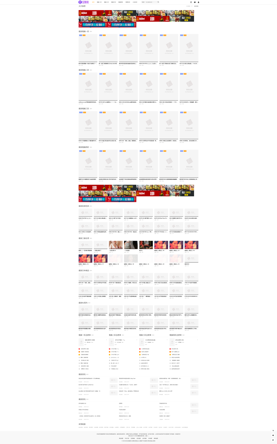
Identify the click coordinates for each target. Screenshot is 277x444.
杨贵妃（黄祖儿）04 (114, 264)
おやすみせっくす (114, 357)
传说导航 (86, 427)
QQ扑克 (160, 427)
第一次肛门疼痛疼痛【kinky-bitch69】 (108, 63)
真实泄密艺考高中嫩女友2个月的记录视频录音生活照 (182, 328)
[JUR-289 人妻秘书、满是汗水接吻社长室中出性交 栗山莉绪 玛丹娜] (116, 291)
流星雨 (120, 403)
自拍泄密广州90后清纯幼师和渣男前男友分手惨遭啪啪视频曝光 (134, 179)
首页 (93, 2)
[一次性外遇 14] (116, 245)
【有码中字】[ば (113, 360)
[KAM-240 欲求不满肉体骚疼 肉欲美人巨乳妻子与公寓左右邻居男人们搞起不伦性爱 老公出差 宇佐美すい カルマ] (85, 291)
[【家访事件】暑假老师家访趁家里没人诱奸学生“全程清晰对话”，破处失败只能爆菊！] (81, 342)
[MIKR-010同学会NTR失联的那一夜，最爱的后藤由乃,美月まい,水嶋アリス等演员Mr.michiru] (100, 277)
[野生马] (146, 245)
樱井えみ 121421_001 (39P (165, 391)
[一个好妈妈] (131, 245)
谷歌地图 (139, 438)
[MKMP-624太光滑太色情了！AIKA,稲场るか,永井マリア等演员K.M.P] (191, 213)
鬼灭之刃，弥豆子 (175, 363)
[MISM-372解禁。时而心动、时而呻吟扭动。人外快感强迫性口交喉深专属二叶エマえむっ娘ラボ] (131, 277)
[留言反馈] (195, 2)
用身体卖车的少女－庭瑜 (125, 416)
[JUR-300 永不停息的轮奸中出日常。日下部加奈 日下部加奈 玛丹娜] (161, 291)
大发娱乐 (165, 427)
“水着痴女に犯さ (113, 368)
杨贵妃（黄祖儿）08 (189, 250)
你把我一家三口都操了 (164, 416)
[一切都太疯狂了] (100, 245)
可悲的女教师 (122, 409)
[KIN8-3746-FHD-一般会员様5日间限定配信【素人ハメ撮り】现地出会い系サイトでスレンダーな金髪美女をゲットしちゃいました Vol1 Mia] (131, 226)
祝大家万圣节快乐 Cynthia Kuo (86, 384)
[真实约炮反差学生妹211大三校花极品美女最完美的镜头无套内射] (146, 323)
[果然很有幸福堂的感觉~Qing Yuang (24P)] (154, 380)
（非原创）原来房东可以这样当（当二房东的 (89, 416)
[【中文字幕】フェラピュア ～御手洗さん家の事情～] (111, 342)
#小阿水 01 (143, 357)
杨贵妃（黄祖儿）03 (174, 264)
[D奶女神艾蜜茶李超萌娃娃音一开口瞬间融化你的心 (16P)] (114, 380)
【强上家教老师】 (175, 366)
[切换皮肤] (273, 435)
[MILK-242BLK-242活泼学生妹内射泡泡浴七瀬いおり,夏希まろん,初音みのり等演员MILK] (85, 226)
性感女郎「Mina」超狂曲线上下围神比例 (129, 391)
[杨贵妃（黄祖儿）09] (161, 245)
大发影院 (117, 427)
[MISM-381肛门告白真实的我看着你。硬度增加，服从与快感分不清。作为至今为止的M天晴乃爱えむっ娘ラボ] (161, 277)
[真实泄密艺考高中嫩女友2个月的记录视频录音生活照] (176, 323)
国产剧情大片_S (144, 366)
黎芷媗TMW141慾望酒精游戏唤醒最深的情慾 (170, 179)
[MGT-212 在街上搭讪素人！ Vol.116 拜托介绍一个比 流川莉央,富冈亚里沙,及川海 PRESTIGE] (100, 213)
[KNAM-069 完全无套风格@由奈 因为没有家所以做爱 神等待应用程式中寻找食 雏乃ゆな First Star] (176, 291)
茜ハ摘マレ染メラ (114, 363)
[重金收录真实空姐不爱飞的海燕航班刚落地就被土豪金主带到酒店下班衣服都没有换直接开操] (176, 309)
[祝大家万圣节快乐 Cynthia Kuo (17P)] (114, 386)
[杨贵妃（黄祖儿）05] (131, 258)
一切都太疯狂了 (97, 250)
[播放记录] (191, 2)
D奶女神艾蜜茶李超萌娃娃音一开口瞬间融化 (89, 378)
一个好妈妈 (126, 250)
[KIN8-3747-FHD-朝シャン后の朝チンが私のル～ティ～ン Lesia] (161, 226)
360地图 (150, 438)
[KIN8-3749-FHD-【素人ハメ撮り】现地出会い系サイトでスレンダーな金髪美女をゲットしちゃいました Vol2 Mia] (116, 226)
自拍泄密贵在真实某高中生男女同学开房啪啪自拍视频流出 (153, 179)
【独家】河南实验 (84, 351)
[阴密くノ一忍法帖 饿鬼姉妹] (85, 245)
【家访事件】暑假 (89, 340)
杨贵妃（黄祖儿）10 (174, 250)
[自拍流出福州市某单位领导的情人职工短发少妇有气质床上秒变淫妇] (131, 309)
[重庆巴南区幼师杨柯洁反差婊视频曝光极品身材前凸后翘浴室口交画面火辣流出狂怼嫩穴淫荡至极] (85, 309)
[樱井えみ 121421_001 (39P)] (194, 392)
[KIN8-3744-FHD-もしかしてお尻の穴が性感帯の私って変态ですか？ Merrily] (85, 213)
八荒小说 (128, 427)
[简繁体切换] (273, 430)
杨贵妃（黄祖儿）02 (159, 264)
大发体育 (155, 427)
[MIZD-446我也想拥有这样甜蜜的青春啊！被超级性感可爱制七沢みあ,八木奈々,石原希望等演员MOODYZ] (100, 226)
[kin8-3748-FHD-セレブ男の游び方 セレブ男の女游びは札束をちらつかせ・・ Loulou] (146, 226)
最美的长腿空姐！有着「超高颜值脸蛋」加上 (170, 378)
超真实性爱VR (144, 363)
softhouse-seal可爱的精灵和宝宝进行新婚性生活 (90, 102)
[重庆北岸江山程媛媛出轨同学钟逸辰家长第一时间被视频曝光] (191, 309)
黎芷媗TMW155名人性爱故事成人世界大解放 (190, 179)
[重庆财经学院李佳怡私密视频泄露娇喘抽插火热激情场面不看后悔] (161, 309)
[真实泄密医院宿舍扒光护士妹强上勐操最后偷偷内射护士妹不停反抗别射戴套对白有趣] (100, 323)
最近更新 (196, 6)
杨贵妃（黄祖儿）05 (129, 264)
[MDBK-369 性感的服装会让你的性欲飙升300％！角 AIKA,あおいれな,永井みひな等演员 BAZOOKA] (176, 277)
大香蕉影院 (122, 427)
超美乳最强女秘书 (175, 368)
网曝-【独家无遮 (83, 363)
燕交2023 (187, 264)
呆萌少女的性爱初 (175, 357)
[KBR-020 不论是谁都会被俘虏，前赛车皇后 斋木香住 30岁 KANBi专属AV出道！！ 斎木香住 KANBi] (131, 291)
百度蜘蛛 (133, 438)
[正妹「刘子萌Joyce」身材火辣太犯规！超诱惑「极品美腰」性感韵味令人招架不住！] (194, 386)
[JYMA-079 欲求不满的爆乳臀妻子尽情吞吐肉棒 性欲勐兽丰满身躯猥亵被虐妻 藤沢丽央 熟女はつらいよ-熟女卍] (191, 277)
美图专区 (128, 2)
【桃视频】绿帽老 (175, 360)
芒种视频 (133, 427)
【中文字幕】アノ (114, 351)
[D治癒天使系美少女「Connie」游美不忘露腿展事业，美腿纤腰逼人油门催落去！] (154, 386)
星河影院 (91, 427)
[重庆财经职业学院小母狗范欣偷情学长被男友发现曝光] (146, 309)
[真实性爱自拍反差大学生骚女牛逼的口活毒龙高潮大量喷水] (161, 323)
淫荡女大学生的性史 (83, 409)
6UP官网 (145, 427)
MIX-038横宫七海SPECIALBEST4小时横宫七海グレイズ (183, 218)
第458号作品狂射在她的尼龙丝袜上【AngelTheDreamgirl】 (133, 63)
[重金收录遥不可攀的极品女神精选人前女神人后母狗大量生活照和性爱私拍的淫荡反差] (116, 309)
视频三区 (113, 2)
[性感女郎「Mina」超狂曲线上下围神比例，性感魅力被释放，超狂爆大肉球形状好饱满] (154, 392)
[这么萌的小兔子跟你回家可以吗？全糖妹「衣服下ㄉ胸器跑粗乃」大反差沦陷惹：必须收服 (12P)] (114, 392)
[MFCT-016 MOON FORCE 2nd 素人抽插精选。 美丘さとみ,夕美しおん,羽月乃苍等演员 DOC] (191, 226)
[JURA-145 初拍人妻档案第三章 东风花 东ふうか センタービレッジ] (100, 291)
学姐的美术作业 (163, 403)
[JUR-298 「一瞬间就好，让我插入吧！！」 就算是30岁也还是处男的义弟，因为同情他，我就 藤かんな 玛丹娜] (146, 291)
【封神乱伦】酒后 (84, 360)
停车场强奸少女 (82, 403)
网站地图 (121, 438)
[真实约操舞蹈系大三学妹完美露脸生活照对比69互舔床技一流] (191, 323)
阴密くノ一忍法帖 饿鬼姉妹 (85, 250)
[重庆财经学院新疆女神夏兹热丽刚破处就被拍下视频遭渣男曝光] (85, 323)
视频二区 (106, 2)
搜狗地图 (156, 438)
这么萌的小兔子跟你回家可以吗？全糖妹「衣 (89, 391)
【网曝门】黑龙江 (84, 368)
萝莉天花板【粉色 (144, 368)
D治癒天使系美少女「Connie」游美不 (128, 384)
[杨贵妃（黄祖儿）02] (161, 258)
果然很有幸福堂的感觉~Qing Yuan (127, 378)
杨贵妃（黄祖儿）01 (144, 264)
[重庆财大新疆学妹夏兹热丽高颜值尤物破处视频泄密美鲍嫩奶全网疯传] (100, 309)
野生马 (140, 250)
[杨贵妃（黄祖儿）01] (146, 258)
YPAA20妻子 (113, 366)
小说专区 (135, 2)
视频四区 (120, 2)
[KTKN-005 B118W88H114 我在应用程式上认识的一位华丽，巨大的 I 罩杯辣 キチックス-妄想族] (191, 291)
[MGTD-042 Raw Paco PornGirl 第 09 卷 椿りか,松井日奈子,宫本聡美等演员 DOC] (161, 213)
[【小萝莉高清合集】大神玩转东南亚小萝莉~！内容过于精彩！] (141, 342)
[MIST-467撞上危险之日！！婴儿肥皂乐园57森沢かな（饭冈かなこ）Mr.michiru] (146, 277)
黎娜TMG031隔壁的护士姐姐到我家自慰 (88, 179)
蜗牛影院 (101, 427)
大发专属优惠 (185, 427)
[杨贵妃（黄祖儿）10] (176, 245)
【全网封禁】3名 (144, 354)
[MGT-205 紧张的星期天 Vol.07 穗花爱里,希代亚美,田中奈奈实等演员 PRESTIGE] (176, 226)
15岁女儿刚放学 (144, 351)
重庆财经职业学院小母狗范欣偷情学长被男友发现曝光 (152, 315)
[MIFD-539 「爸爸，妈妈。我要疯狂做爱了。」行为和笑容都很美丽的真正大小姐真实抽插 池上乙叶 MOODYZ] (85, 277)
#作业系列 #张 (179, 340)
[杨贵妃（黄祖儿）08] (191, 245)
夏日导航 (106, 427)
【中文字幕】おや (114, 354)
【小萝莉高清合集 (150, 340)
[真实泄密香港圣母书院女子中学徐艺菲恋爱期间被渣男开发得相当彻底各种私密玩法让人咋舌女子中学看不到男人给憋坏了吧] (116, 323)
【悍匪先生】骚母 (175, 354)
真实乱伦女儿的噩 (144, 360)
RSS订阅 (127, 438)
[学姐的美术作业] (194, 405)
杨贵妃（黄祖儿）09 (159, 250)
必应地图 (144, 438)
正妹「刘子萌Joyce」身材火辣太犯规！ (169, 384)
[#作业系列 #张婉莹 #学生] (172, 342)
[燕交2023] (191, 258)
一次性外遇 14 (112, 250)
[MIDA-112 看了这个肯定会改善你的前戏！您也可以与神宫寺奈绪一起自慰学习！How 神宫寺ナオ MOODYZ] (116, 213)
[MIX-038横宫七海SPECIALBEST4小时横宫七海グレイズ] (176, 213)
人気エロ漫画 (139, 427)
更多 (91, 31)
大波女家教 (162, 409)
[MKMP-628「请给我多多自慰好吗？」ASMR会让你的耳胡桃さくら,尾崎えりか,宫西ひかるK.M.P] (116, 277)
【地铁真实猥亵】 (84, 354)
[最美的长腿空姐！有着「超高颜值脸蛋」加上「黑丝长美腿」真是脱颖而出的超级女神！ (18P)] (194, 380)
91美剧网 (96, 427)
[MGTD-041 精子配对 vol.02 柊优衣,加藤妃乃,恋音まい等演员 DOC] (146, 213)
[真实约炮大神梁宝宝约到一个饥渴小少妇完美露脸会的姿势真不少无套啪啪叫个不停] (131, 323)
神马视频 (112, 427)
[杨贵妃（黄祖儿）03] (176, 258)
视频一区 (99, 2)
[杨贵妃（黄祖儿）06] (85, 258)
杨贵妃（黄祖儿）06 (83, 264)
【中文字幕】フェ (120, 340)
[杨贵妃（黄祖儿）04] (116, 258)
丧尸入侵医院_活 (174, 351)
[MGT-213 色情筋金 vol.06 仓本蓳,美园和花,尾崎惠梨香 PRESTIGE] (131, 213)
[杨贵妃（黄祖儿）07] (100, 258)
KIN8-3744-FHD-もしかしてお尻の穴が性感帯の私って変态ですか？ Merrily (157, 63)
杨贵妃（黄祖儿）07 (99, 264)
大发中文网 (170, 427)
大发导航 (150, 427)
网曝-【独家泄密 (83, 357)
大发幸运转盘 (177, 427)
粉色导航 (81, 427)
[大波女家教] (194, 411)
